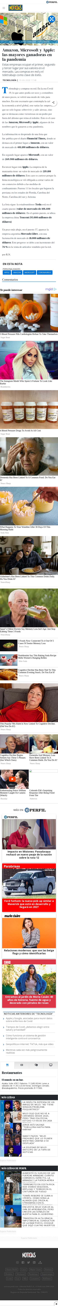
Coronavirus (44, 272)
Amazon (17, 272)
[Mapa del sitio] (40, 1262)
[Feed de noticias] (34, 1262)
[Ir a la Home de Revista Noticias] (15, 8)
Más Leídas (8, 1097)
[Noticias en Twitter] (28, 1262)
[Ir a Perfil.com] (51, 2)
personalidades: (12, 269)
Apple (6, 272)
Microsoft (30, 272)
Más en (18, 810)
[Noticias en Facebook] (23, 1262)
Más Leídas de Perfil (14, 1168)
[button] (53, 102)
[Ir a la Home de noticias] (29, 1255)
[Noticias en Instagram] (17, 1262)
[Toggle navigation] (4, 8)
